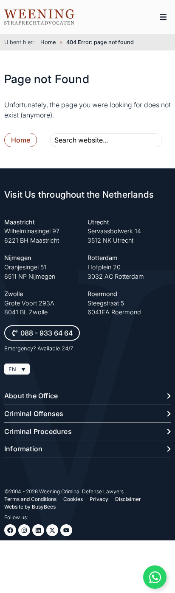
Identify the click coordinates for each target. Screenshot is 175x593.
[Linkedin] (38, 530)
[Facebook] (10, 530)
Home (48, 42)
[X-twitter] (52, 530)
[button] (163, 17)
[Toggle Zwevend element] (155, 577)
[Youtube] (66, 530)
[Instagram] (24, 530)
